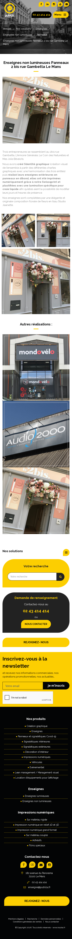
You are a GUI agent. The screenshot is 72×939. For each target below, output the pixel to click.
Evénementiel (37, 767)
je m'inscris (56, 685)
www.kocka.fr (59, 927)
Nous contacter (36, 624)
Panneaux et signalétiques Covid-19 (37, 736)
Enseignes (41, 28)
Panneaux (42, 34)
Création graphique (37, 726)
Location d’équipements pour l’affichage (36, 777)
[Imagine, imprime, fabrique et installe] (10, 12)
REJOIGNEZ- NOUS (36, 642)
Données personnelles (51, 919)
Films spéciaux (37, 845)
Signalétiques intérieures (37, 741)
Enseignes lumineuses (37, 796)
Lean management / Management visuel (37, 772)
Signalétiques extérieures (36, 746)
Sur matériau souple (37, 835)
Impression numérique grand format (37, 830)
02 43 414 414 (41, 14)
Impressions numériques (37, 757)
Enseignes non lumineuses (17, 34)
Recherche (32, 919)
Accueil (7, 28)
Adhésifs (37, 840)
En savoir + (35, 374)
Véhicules (37, 762)
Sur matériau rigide (37, 819)
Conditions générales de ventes (27, 922)
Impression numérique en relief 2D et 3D (37, 824)
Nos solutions (23, 28)
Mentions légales (16, 919)
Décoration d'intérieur (37, 752)
